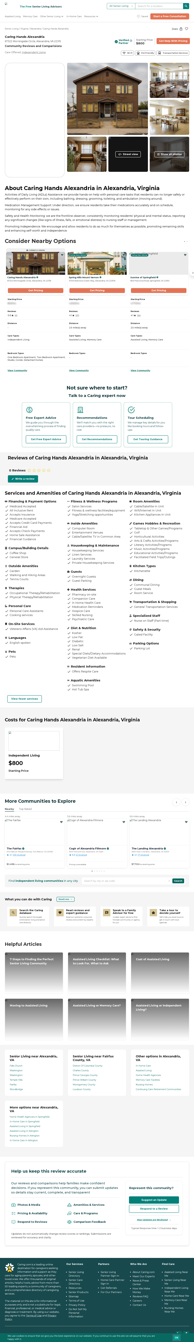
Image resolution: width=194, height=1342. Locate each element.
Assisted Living (144, 1070)
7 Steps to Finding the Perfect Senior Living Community (32, 961)
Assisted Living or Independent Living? (158, 1007)
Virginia (24, 28)
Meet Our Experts (144, 1276)
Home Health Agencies (148, 1075)
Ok (176, 1337)
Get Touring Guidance (147, 439)
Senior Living (11, 28)
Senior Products (78, 1292)
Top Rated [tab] (25, 809)
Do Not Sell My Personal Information (78, 1313)
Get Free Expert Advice (46, 439)
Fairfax (13, 1084)
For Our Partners (111, 1292)
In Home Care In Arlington (24, 1140)
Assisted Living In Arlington (24, 1131)
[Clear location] (169, 880)
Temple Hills (16, 1080)
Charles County (81, 1070)
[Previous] (176, 802)
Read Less (64, 899)
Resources (75, 1288)
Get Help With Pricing (173, 41)
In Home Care (143, 1065)
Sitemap (74, 1296)
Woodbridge (16, 1089)
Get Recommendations (97, 439)
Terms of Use (34, 1315)
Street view (130, 154)
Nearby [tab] (9, 809)
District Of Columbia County (87, 1065)
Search (178, 881)
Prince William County (84, 1080)
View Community (17, 370)
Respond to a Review (154, 1208)
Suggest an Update (154, 1199)
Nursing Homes (144, 1084)
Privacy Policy (77, 1305)
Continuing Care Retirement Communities (158, 1089)
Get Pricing (35, 290)
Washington (16, 1070)
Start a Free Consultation (169, 16)
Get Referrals (109, 1288)
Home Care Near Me (176, 1295)
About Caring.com (144, 1272)
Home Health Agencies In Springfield (29, 1116)
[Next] (185, 802)
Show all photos (171, 154)
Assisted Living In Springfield (25, 1126)
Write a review (24, 478)
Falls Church (16, 1065)
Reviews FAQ (140, 1296)
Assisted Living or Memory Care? (97, 1005)
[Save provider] (186, 28)
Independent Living (34, 52)
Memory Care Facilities (148, 1080)
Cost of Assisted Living (152, 959)
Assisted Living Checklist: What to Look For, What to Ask (96, 961)
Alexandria (35, 28)
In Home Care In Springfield (24, 1121)
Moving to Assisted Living (28, 1005)
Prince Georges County (85, 1075)
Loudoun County (82, 1089)
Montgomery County (84, 1084)
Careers (137, 1300)
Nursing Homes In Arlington (25, 1135)
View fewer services (24, 698)
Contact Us (139, 1305)
